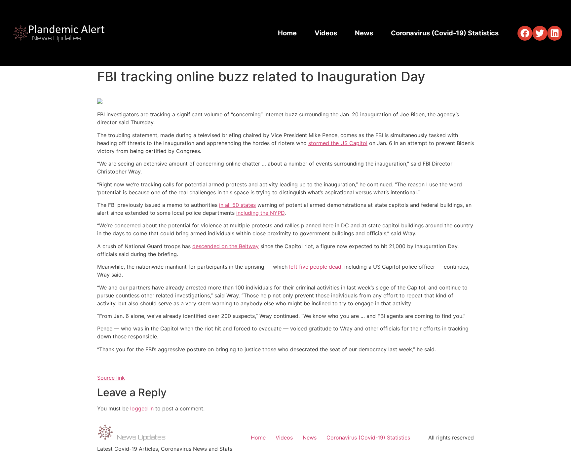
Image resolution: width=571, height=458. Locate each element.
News (364, 33)
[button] (524, 33)
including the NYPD (260, 213)
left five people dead (315, 266)
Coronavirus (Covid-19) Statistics (445, 33)
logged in (142, 408)
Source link (111, 377)
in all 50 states (237, 205)
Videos (326, 33)
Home (287, 33)
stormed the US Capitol (337, 143)
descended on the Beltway (225, 246)
